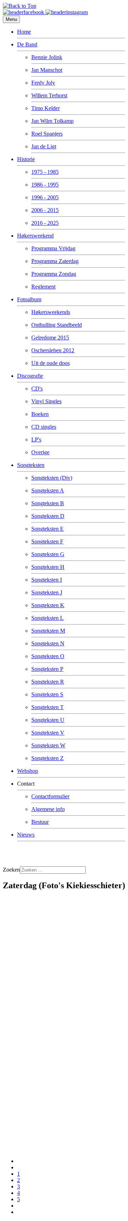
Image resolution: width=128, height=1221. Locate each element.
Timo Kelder (45, 108)
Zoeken (11, 870)
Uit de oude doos (50, 363)
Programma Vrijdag (53, 248)
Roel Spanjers (47, 134)
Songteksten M (48, 631)
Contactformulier (50, 796)
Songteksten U (47, 720)
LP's (36, 440)
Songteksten (30, 465)
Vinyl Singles (46, 401)
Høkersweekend (35, 236)
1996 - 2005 (45, 197)
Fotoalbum (29, 299)
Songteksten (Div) (51, 478)
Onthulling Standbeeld (56, 325)
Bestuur (40, 822)
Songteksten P (47, 669)
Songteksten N (47, 643)
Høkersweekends (50, 312)
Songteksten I (46, 580)
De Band (27, 44)
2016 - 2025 (45, 223)
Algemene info (48, 809)
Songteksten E (47, 529)
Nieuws (25, 835)
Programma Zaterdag (55, 261)
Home (24, 32)
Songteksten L (47, 618)
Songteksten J (46, 592)
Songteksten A (47, 490)
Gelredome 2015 (50, 338)
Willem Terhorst (49, 95)
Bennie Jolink (46, 57)
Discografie (30, 376)
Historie (26, 159)
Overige (40, 452)
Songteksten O (47, 656)
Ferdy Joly (43, 83)
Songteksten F (47, 541)
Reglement (43, 287)
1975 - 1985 (45, 172)
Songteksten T (47, 707)
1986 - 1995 (45, 185)
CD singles (43, 427)
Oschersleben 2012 (52, 350)
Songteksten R (47, 682)
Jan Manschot (46, 70)
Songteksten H (47, 567)
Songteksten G (47, 554)
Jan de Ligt (43, 146)
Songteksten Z (47, 758)
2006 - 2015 (45, 210)
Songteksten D (47, 516)
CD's (37, 389)
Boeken (40, 414)
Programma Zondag (53, 274)
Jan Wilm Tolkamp (52, 121)
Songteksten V (47, 733)
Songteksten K (47, 605)
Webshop (27, 771)
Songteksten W (48, 745)
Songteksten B (47, 503)
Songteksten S (47, 694)
